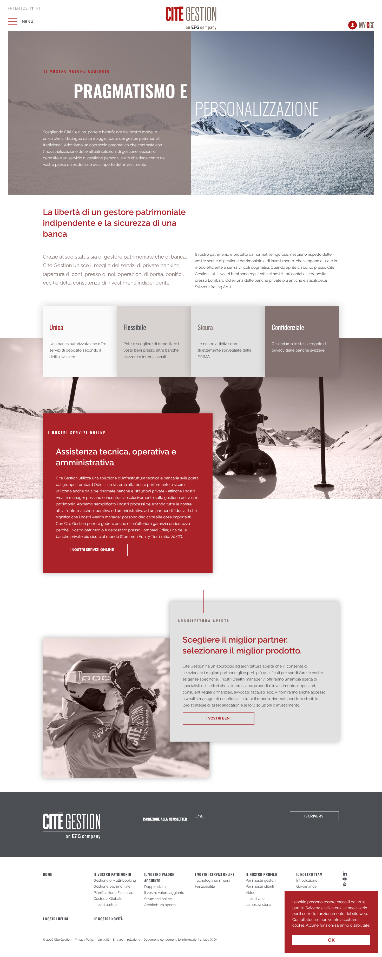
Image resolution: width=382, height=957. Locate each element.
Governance (306, 887)
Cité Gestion (191, 17)
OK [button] (331, 940)
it (32, 8)
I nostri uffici (55, 919)
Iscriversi (314, 816)
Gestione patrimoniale (112, 887)
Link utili (104, 939)
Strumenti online (158, 899)
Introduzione (306, 881)
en (17, 8)
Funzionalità (205, 887)
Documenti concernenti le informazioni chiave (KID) (180, 939)
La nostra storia (258, 905)
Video (250, 893)
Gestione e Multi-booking (115, 881)
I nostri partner (106, 905)
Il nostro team (309, 874)
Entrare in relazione (126, 939)
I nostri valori (256, 899)
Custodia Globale (108, 899)
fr (10, 8)
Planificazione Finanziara (114, 893)
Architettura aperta (160, 905)
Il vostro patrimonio (112, 874)
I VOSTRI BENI (218, 718)
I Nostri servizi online (92, 550)
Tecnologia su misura (212, 881)
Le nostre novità (108, 919)
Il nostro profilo (261, 874)
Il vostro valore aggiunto (164, 893)
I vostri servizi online (214, 874)
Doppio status (155, 887)
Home (47, 874)
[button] (293, 929)
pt (38, 8)
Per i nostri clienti (260, 887)
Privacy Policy (85, 939)
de (25, 8)
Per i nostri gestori (261, 881)
